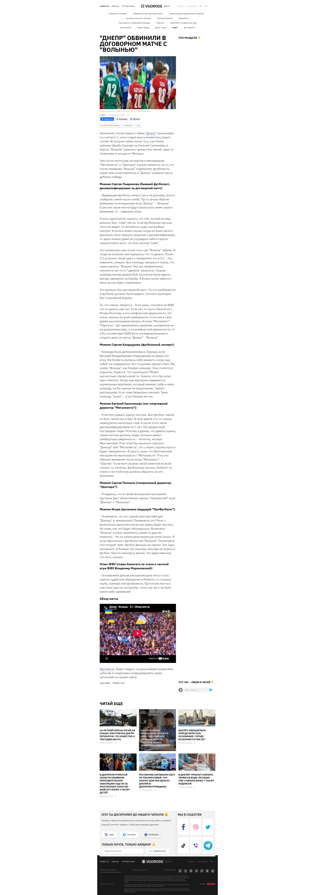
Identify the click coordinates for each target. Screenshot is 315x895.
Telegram (131, 835)
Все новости (189, 27)
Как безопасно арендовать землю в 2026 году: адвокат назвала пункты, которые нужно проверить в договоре (155, 738)
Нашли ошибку (105, 683)
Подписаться (159, 851)
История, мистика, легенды (138, 18)
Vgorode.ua (107, 669)
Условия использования (108, 870)
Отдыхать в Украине (117, 13)
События (160, 23)
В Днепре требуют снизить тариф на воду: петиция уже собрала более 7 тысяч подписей (196, 779)
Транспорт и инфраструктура (183, 23)
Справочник (128, 6)
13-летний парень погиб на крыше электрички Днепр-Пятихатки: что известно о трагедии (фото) (117, 735)
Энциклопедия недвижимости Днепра (186, 13)
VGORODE (154, 861)
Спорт (175, 27)
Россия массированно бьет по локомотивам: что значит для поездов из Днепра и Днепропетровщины (157, 780)
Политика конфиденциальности (111, 872)
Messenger (153, 835)
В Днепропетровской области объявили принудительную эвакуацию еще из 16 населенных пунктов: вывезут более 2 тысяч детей (115, 783)
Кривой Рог (184, 18)
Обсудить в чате (119, 683)
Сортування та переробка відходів (134, 23)
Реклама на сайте (170, 870)
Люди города (143, 27)
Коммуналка (125, 27)
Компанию (192, 6)
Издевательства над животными (148, 13)
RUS (206, 6)
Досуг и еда (160, 27)
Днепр (168, 862)
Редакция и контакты (140, 870)
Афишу (181, 6)
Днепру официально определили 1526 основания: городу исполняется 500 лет (192, 735)
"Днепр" (151, 133)
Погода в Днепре (165, 18)
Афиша (115, 6)
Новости (104, 6)
